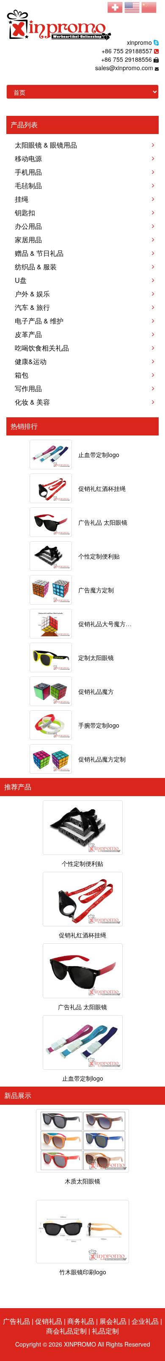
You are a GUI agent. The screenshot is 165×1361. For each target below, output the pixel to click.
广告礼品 (16, 1321)
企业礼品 (145, 1321)
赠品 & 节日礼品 (39, 253)
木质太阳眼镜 (82, 1181)
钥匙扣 (25, 212)
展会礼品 (112, 1321)
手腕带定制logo (98, 725)
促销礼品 (48, 1321)
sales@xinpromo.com (124, 67)
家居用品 (28, 239)
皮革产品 (28, 334)
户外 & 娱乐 (32, 293)
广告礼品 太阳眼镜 (102, 522)
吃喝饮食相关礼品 (42, 348)
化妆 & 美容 (32, 402)
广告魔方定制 (96, 590)
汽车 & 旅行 (32, 307)
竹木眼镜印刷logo (82, 1272)
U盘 (21, 280)
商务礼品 (80, 1321)
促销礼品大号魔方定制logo (113, 623)
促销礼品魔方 (96, 691)
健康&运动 (31, 361)
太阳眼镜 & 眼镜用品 (46, 145)
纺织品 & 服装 (36, 266)
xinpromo (139, 42)
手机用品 (28, 172)
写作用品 (28, 388)
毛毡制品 (28, 185)
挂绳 (21, 199)
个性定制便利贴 (99, 556)
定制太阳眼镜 (96, 657)
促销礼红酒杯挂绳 (102, 488)
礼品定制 (105, 1331)
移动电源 (28, 158)
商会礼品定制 (66, 1331)
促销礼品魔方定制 (102, 759)
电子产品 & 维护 (39, 321)
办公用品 (28, 226)
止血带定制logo (98, 454)
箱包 (21, 375)
